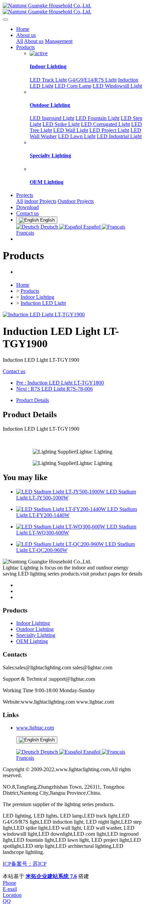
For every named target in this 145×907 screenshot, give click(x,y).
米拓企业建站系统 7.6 (51, 876)
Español (92, 227)
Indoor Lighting (37, 297)
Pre (60, 383)
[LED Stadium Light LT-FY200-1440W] (61, 509)
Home (22, 29)
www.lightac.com (35, 728)
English (47, 739)
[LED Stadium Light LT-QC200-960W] (60, 544)
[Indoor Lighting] (39, 53)
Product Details (32, 400)
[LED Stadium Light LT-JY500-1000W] (61, 492)
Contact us (14, 371)
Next (54, 389)
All (19, 41)
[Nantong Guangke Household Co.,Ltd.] (72, 9)
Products (30, 291)
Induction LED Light (43, 303)
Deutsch (49, 227)
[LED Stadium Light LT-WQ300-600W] (61, 526)
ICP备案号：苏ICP (25, 864)
